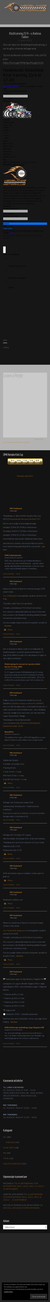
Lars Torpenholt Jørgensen (14, 930)
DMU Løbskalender (13, 555)
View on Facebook (8, 574)
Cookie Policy (8, 1292)
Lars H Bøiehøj (9, 596)
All (5, 1137)
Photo (10, 629)
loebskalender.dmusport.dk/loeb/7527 (25, 519)
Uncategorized (12, 1164)
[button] (25, 16)
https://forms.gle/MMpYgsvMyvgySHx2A (23, 62)
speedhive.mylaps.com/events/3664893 (27, 703)
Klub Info (8, 1147)
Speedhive (9, 732)
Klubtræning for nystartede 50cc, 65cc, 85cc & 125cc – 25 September (24, 1186)
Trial (6, 1158)
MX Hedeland (16, 508)
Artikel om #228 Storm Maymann (21, 1208)
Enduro (10, 1142)
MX (4, 1153)
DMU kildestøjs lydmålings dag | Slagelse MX (24, 1027)
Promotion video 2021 (25, 476)
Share (18, 574)
